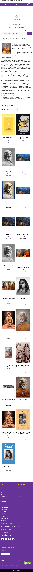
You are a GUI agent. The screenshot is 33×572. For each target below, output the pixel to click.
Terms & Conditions (5, 514)
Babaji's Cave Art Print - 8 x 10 (8, 234)
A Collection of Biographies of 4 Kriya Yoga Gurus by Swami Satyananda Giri (23, 434)
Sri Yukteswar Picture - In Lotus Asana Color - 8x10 (8, 333)
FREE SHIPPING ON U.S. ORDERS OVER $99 (17, 30)
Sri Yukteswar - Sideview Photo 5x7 (8, 266)
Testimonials (4, 509)
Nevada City (19, 498)
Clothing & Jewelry (5, 496)
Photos (2, 498)
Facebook (2, 539)
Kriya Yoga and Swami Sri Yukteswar (8, 138)
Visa (3, 566)
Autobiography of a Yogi (8, 466)
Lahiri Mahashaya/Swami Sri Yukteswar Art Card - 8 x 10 (23, 266)
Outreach (19, 491)
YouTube (13, 539)
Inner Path (19, 492)
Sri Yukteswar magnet (8, 202)
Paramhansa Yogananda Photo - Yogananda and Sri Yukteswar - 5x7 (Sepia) (23, 367)
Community (19, 496)
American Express (7, 566)
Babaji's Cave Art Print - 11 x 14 (23, 170)
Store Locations (4, 518)
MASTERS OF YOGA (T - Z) (6, 39)
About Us (10, 27)
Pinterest (9, 539)
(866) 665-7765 (8, 535)
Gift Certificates (4, 507)
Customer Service (20, 27)
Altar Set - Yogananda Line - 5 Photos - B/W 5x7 (23, 299)
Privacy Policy (4, 516)
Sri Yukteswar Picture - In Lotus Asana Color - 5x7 (8, 433)
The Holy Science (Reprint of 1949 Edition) (23, 138)
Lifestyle (19, 494)
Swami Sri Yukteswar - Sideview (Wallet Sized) (8, 171)
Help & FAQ (3, 511)
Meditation (3, 489)
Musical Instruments (5, 499)
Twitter (6, 539)
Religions (3, 491)
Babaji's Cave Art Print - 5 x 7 (23, 234)
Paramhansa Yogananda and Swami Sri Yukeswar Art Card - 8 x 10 (8, 300)
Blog (15, 27)
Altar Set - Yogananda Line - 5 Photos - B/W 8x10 (8, 400)
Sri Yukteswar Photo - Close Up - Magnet (8, 366)
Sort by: (3, 109)
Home (2, 38)
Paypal (18, 566)
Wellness (3, 492)
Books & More (4, 501)
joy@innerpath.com (8, 534)
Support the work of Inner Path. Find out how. (10, 526)
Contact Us (3, 520)
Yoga (7, 38)
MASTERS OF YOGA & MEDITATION (17, 38)
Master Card (12, 566)
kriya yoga (28, 48)
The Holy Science (23, 399)
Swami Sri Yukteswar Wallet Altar (23, 333)
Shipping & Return (5, 513)
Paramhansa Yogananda (17, 45)
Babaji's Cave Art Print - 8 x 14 (23, 202)
